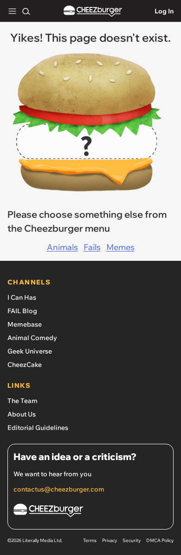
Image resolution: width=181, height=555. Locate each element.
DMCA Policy (160, 540)
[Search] (26, 11)
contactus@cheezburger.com (58, 489)
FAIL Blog (22, 311)
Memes (120, 247)
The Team (22, 401)
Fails (92, 247)
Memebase (24, 324)
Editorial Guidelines (37, 427)
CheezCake (24, 364)
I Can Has (21, 297)
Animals (62, 247)
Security (132, 540)
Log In (164, 11)
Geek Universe (29, 351)
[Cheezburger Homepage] (93, 11)
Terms (90, 540)
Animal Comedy (32, 338)
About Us (21, 414)
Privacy (109, 540)
